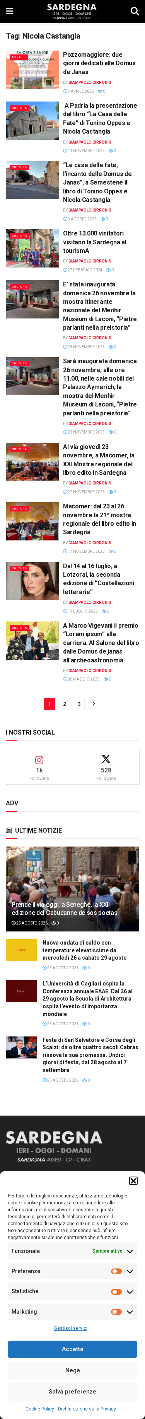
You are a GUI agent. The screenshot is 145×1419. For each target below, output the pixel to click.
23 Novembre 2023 (86, 432)
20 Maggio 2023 (83, 679)
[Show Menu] (9, 11)
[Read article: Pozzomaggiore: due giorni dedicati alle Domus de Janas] (32, 70)
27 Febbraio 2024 (84, 270)
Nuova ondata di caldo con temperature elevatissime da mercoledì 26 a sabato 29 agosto (85, 950)
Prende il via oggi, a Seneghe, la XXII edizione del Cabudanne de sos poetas (64, 908)
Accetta (73, 1349)
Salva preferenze (72, 1391)
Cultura (19, 108)
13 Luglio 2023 (82, 611)
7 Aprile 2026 (80, 91)
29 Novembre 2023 (86, 347)
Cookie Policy (40, 1409)
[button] (133, 1181)
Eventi (19, 57)
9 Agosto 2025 (82, 219)
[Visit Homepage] (71, 11)
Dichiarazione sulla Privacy (87, 1409)
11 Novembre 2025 (86, 151)
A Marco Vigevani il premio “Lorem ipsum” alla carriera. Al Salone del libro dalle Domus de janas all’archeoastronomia (101, 643)
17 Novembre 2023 (86, 551)
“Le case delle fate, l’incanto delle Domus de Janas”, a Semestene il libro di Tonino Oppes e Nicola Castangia (97, 182)
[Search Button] (135, 11)
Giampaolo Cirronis (89, 82)
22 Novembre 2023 (86, 492)
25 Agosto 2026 (31, 923)
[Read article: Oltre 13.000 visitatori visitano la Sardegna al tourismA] (32, 248)
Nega (72, 1370)
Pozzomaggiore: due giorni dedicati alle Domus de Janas (99, 63)
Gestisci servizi (70, 1328)
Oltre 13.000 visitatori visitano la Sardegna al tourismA (94, 242)
